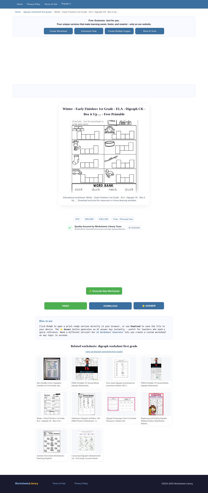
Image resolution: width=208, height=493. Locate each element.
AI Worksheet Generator (110, 332)
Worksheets (26, 483)
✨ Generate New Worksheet (104, 291)
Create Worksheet (58, 31)
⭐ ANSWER (149, 306)
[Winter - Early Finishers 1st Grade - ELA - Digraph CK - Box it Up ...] (52, 404)
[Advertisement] (104, 60)
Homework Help (89, 31)
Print (65, 306)
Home (20, 4)
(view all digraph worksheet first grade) (104, 351)
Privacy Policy (33, 4)
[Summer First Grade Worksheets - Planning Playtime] (52, 442)
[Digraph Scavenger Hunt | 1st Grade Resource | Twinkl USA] (121, 404)
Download (110, 306)
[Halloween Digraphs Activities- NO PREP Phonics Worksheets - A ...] (86, 404)
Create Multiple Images (119, 31)
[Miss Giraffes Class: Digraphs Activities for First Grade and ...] (52, 369)
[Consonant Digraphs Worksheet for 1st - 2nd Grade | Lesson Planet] (86, 442)
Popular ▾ (66, 3)
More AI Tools (149, 31)
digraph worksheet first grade (37, 12)
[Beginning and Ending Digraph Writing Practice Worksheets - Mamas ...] (156, 404)
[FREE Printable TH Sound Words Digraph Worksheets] (86, 369)
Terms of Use (50, 4)
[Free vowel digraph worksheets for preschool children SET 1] (121, 369)
